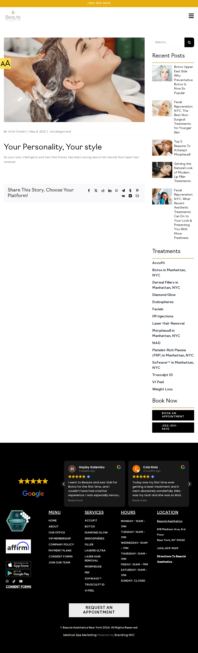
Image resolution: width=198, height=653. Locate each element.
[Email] (137, 195)
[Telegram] (123, 190)
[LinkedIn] (109, 190)
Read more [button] (75, 500)
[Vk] (123, 195)
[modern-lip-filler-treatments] (162, 163)
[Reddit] (102, 190)
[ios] (18, 562)
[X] (95, 190)
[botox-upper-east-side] (162, 66)
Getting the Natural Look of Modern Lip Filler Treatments (183, 172)
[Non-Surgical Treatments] (162, 101)
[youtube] (20, 581)
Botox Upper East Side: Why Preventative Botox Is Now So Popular (183, 80)
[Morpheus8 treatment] (162, 141)
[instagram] (7, 581)
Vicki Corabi (17, 131)
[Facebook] (88, 190)
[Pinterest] (137, 190)
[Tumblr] (130, 190)
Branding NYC (125, 635)
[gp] (18, 571)
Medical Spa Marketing (80, 635)
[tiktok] (13, 581)
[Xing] (130, 195)
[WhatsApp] (116, 190)
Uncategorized (60, 131)
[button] (189, 484)
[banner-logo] (13, 11)
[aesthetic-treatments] (162, 189)
